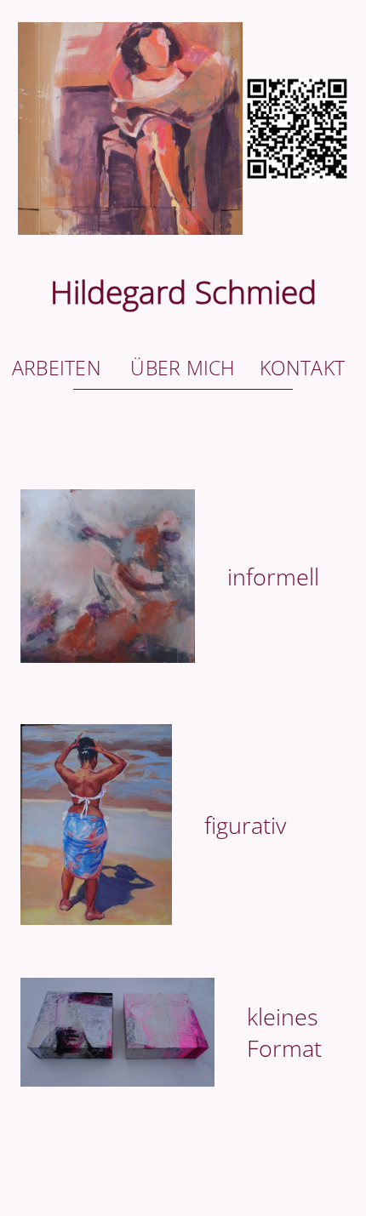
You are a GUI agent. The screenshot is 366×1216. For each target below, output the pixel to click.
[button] (183, 178)
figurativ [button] (245, 825)
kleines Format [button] (284, 1032)
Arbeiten (56, 368)
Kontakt (303, 368)
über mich (182, 368)
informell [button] (273, 576)
